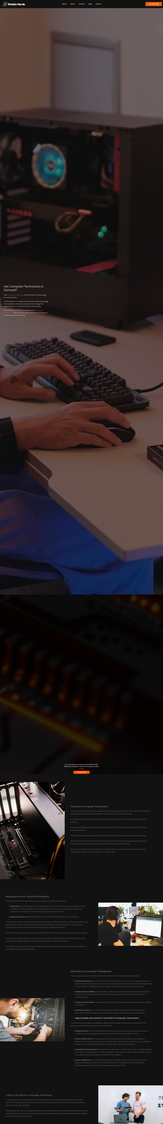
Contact (82, 4)
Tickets (98, 4)
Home (64, 4)
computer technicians (15, 295)
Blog (90, 4)
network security (20, 933)
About (72, 4)
